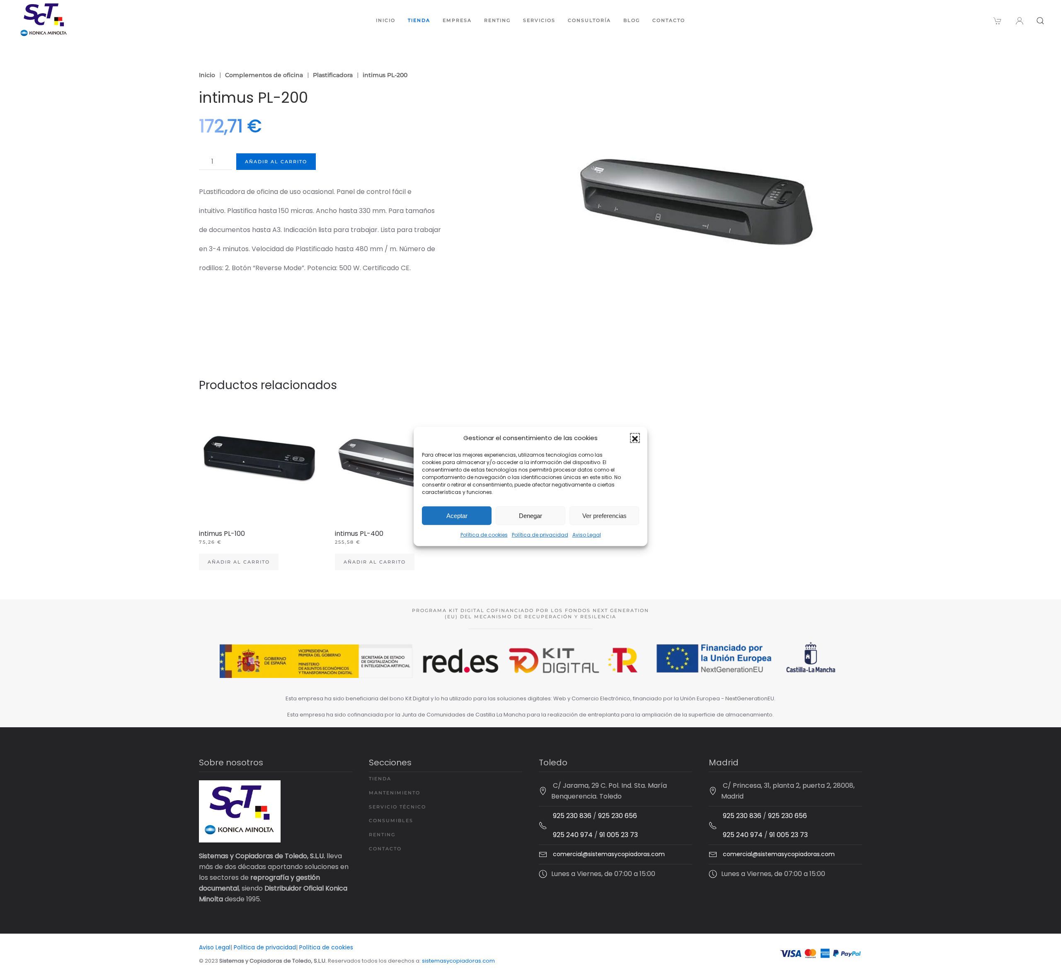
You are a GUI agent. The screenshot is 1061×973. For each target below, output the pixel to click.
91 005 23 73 (618, 835)
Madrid (724, 762)
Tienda (419, 20)
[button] (635, 438)
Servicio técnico (397, 807)
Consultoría (589, 20)
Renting (497, 20)
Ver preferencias (604, 515)
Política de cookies (484, 534)
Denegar (530, 515)
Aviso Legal (586, 534)
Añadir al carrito (276, 162)
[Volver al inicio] (44, 20)
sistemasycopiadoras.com (458, 961)
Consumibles (391, 820)
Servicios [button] (539, 20)
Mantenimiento (394, 793)
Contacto (668, 20)
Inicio (385, 20)
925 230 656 (617, 816)
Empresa (457, 20)
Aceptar (457, 515)
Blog (631, 20)
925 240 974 (573, 835)
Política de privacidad (540, 534)
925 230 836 (572, 816)
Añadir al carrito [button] (239, 562)
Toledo (553, 762)
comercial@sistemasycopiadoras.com (609, 854)
